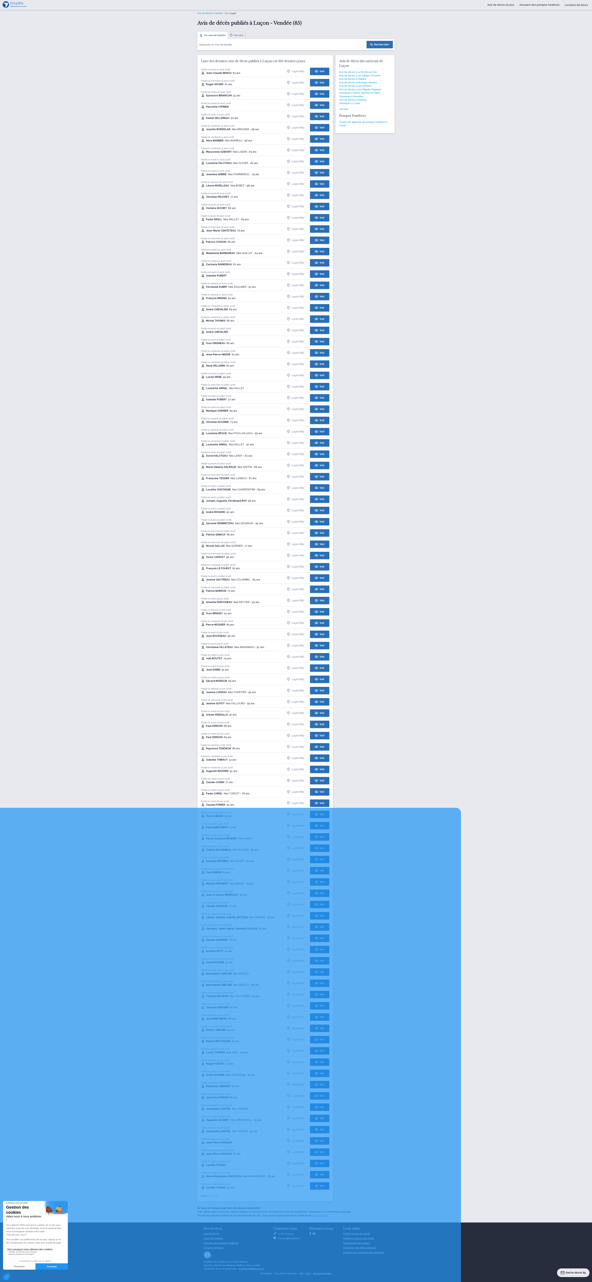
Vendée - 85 (220, 13)
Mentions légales (322, 1273)
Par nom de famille (215, 35)
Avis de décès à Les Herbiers (355, 86)
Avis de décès (204, 13)
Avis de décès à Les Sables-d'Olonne (359, 75)
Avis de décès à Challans (352, 79)
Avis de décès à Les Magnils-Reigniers (360, 89)
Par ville (238, 35)
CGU (308, 1273)
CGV (301, 1273)
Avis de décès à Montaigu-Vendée (358, 82)
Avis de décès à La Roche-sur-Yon (358, 72)
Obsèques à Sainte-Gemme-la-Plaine (359, 92)
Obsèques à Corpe (349, 103)
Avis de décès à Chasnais (353, 99)
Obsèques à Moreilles (351, 96)
